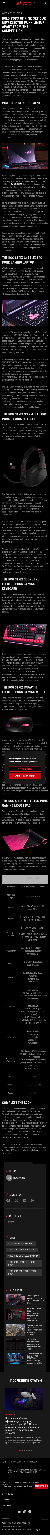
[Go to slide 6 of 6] (31, 1450)
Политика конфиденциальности (16, 1523)
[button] (3, 3)
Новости (12, 1222)
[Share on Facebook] (8, 1200)
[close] (42, 754)
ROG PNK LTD (16, 184)
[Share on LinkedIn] (25, 1200)
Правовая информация (12, 1526)
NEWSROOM (6, 1505)
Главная (5, 1500)
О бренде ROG (7, 1494)
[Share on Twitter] (16, 1200)
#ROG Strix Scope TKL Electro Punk (22, 1272)
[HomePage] (4, 1462)
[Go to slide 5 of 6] (29, 1450)
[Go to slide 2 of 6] (22, 1450)
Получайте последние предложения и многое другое (22, 1483)
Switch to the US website (25, 776)
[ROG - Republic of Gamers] (25, 3)
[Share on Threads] (33, 1200)
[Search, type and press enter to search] (46, 3)
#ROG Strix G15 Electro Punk (22, 1249)
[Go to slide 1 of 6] (20, 1450)
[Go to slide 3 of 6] (24, 1450)
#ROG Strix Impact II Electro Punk (21, 1263)
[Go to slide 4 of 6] (27, 1450)
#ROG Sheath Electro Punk (21, 1243)
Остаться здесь (25, 769)
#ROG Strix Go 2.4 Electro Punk (23, 1256)
